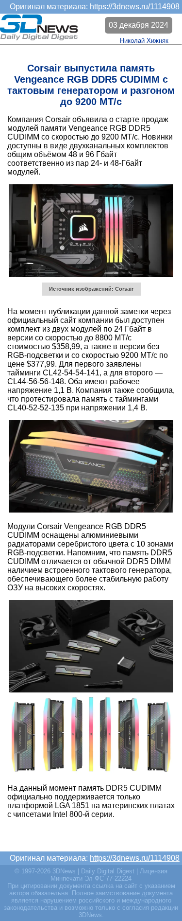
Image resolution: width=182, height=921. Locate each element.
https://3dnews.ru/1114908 (135, 6)
